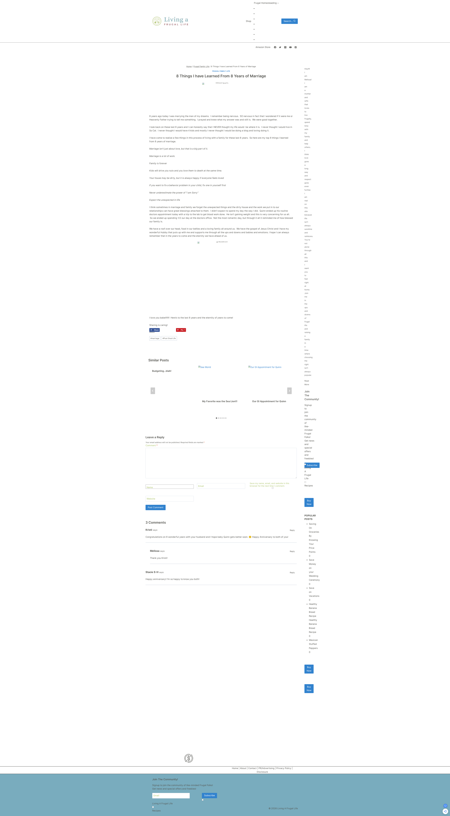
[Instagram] (285, 47)
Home (235, 768)
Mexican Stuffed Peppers (313, 644)
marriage (154, 338)
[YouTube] (290, 47)
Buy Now (309, 502)
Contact (252, 768)
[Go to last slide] (153, 390)
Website (151, 498)
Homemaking (261, 19)
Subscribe (312, 465)
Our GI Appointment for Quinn (269, 401)
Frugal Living (261, 9)
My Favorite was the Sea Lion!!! (219, 401)
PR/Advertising (266, 768)
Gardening (260, 29)
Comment (152, 445)
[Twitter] (280, 47)
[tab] (216, 418)
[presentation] (221, 380)
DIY (258, 14)
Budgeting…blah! (161, 371)
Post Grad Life (169, 338)
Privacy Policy (283, 768)
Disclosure (262, 772)
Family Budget (262, 24)
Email (201, 486)
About (243, 768)
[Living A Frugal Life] (305, 464)
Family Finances (262, 35)
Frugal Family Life (221, 71)
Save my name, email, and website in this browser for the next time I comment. (269, 484)
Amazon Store (263, 47)
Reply (292, 530)
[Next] (289, 390)
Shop (248, 21)
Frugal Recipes (262, 40)
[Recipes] (305, 482)
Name (150, 487)
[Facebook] (275, 47)
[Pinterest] (295, 47)
